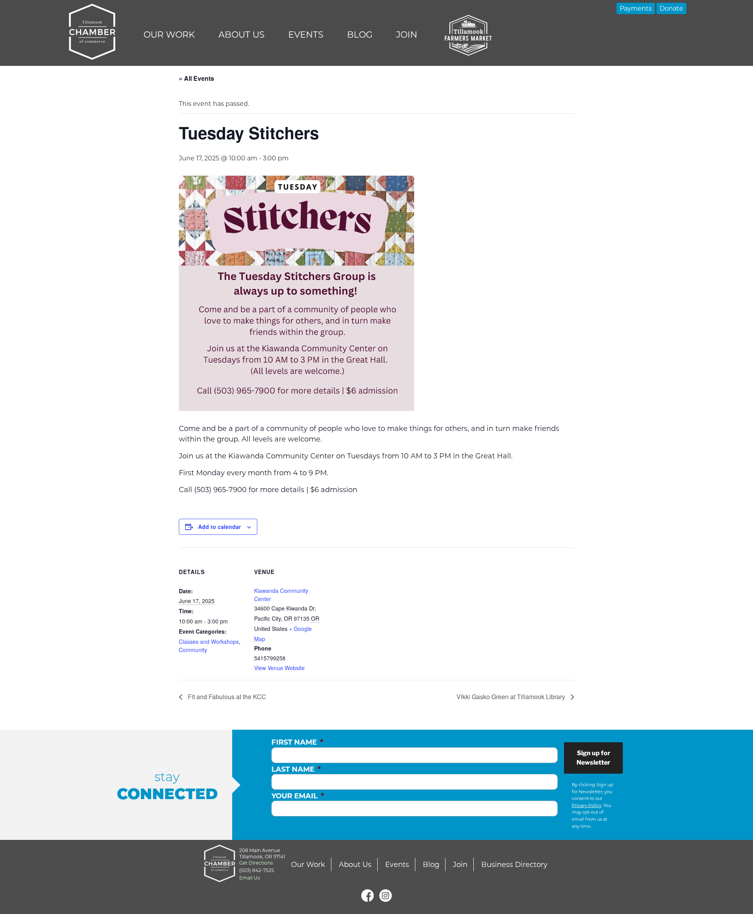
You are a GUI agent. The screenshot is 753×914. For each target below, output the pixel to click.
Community (193, 650)
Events (306, 34)
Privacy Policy (586, 805)
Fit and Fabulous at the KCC (226, 696)
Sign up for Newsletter (593, 757)
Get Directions (256, 863)
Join (406, 34)
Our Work (169, 34)
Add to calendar (219, 527)
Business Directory (514, 864)
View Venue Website (279, 668)
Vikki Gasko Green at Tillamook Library (512, 696)
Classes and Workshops (209, 641)
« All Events (196, 78)
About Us (241, 34)
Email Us (249, 878)
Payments (636, 8)
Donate (671, 8)
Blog (360, 34)
